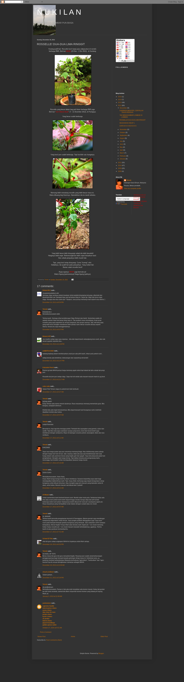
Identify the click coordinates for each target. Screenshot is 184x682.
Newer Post (41, 636)
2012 (120, 105)
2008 (120, 171)
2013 (120, 102)
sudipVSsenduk (48, 351)
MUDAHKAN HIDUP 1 (127, 123)
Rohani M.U (47, 290)
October (123, 132)
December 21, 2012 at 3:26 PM (53, 578)
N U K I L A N (59, 12)
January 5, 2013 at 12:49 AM (52, 596)
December (123, 108)
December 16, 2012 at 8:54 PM (53, 302)
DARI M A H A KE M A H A (128, 126)
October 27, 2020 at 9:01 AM (52, 628)
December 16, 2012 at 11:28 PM (53, 344)
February (123, 156)
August (122, 138)
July (121, 141)
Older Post (104, 636)
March (122, 153)
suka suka (46, 386)
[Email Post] (72, 279)
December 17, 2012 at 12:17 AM (53, 379)
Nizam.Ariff (47, 336)
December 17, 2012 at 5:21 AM (53, 488)
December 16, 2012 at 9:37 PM (53, 329)
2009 (120, 168)
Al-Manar (46, 495)
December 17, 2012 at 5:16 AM (53, 463)
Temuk (45, 309)
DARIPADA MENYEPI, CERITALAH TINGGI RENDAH (131, 111)
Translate (124, 204)
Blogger (101, 653)
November (123, 129)
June (122, 144)
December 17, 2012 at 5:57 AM (53, 507)
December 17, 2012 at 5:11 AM (53, 438)
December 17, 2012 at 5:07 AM (53, 415)
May (121, 147)
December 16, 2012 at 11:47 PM (53, 361)
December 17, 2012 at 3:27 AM (53, 392)
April (121, 150)
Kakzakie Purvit (48, 367)
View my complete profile (132, 188)
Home (73, 636)
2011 (120, 162)
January (123, 159)
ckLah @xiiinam (48, 572)
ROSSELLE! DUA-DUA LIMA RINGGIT (132, 120)
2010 (120, 165)
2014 (120, 99)
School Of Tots (48, 538)
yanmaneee (47, 603)
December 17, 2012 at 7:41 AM (53, 532)
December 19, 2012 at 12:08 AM (53, 565)
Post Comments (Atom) (54, 640)
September (124, 135)
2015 (120, 97)
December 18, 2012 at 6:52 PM (53, 544)
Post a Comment (45, 632)
